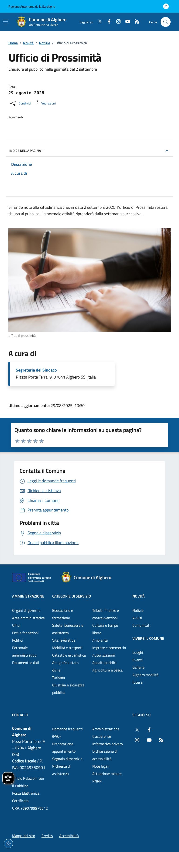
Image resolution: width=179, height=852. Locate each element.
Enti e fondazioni (25, 633)
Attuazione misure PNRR (107, 777)
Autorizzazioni (103, 655)
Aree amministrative (28, 618)
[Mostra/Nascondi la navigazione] (5, 21)
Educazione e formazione (62, 614)
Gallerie (138, 667)
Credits (47, 835)
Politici (17, 640)
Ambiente (100, 640)
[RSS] (135, 22)
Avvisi (137, 618)
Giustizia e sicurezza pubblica (68, 688)
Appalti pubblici (104, 662)
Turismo (58, 677)
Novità (28, 43)
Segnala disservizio (67, 759)
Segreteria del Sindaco (36, 370)
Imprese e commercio (109, 647)
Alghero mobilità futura (145, 678)
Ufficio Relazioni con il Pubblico (28, 782)
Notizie (44, 43)
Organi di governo (26, 610)
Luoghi (137, 652)
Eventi (137, 660)
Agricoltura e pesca (107, 670)
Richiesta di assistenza (61, 769)
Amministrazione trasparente (105, 732)
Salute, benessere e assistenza (67, 629)
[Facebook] (107, 22)
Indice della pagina (25, 150)
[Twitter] (98, 22)
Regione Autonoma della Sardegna (31, 6)
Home (13, 43)
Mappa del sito (23, 835)
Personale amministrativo (24, 651)
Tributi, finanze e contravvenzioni (105, 614)
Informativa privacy (107, 744)
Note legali (100, 766)
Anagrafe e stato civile (65, 666)
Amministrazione (28, 596)
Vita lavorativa (63, 640)
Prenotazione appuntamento (64, 747)
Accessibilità (69, 835)
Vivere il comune (148, 638)
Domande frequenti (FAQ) (67, 732)
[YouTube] (126, 22)
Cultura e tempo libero (105, 629)
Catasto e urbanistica (69, 655)
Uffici (16, 625)
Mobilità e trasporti (67, 647)
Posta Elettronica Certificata (25, 796)
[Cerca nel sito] (166, 22)
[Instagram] (116, 22)
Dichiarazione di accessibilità (104, 755)
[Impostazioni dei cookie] (8, 843)
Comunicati (141, 625)
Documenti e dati (25, 662)
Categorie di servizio (71, 596)
